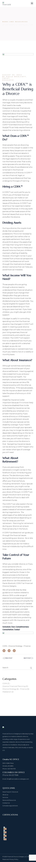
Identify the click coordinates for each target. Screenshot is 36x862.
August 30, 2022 (12, 75)
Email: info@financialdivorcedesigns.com (15, 779)
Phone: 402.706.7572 (9, 768)
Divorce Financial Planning (15, 686)
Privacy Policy (13, 859)
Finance (27, 646)
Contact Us (6, 803)
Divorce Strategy (15, 646)
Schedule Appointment (10, 805)
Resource (8, 80)
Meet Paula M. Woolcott (10, 792)
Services (5, 797)
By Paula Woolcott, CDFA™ (14, 77)
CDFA (4, 646)
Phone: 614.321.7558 (10, 775)
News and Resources (9, 800)
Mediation (8, 692)
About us (5, 794)
